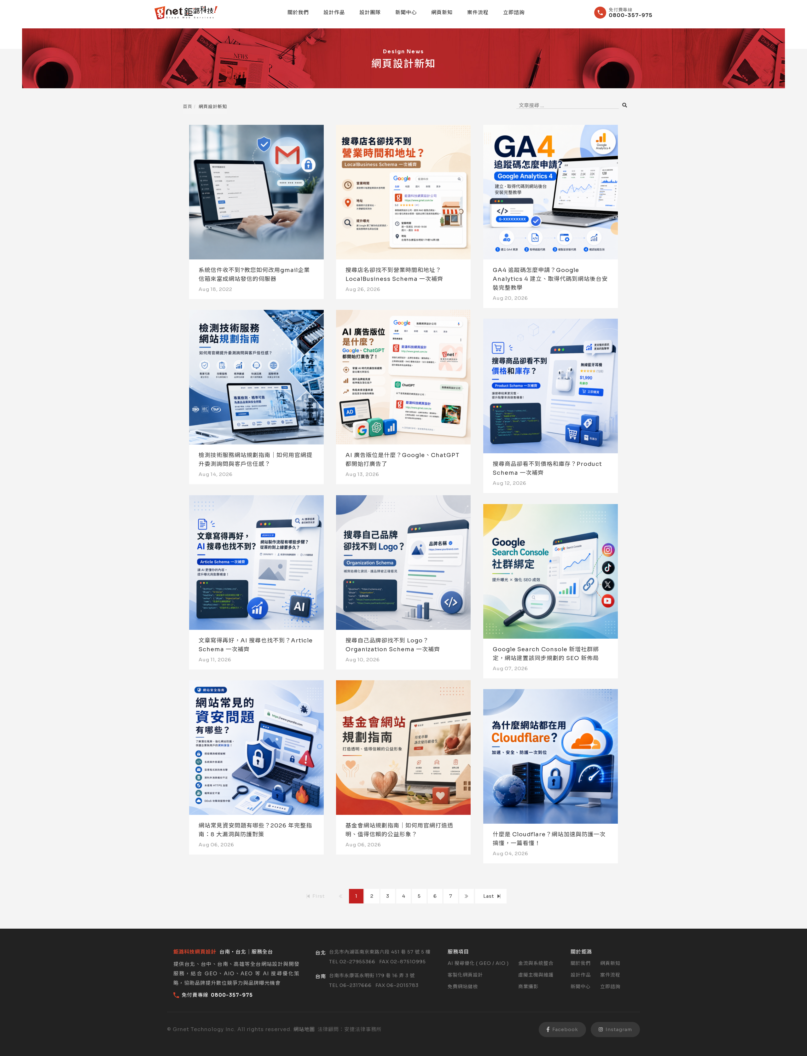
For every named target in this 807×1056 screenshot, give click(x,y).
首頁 (187, 106)
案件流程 (478, 12)
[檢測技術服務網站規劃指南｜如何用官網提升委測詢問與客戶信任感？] (256, 377)
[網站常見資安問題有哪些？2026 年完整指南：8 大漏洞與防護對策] (256, 747)
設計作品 (334, 12)
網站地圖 (304, 1029)
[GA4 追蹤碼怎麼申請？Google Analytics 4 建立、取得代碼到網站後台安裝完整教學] (550, 192)
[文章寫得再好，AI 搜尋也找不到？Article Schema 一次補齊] (256, 562)
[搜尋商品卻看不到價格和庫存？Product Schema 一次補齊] (550, 386)
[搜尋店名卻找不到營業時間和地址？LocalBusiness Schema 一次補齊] (403, 192)
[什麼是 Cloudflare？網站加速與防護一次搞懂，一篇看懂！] (550, 756)
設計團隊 (370, 12)
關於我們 (298, 12)
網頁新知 (442, 12)
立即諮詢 (514, 12)
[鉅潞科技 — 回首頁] (186, 13)
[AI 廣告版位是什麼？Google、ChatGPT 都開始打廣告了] (403, 377)
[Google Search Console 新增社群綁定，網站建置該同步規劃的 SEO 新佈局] (550, 571)
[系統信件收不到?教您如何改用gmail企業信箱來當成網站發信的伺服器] (256, 192)
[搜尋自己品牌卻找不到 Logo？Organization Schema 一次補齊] (403, 562)
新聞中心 (406, 12)
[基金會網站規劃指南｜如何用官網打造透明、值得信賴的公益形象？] (403, 747)
